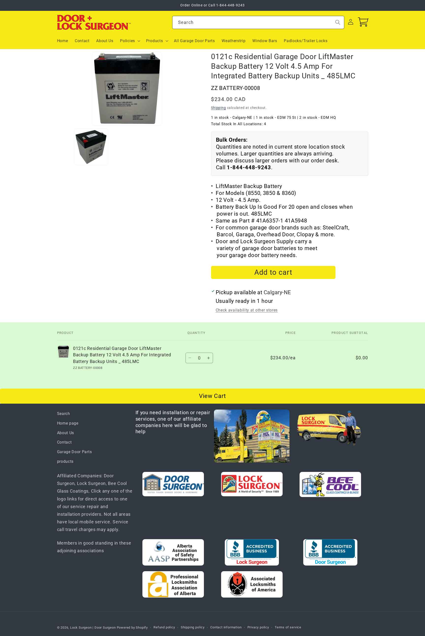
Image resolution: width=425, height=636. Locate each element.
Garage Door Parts (74, 451)
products (65, 461)
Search (63, 413)
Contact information (226, 627)
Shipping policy (193, 627)
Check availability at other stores (247, 310)
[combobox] (258, 22)
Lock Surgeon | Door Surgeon (93, 627)
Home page (67, 423)
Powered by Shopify (132, 627)
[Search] (338, 22)
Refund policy (164, 627)
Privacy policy (258, 627)
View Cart (212, 396)
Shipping (218, 108)
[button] (130, 41)
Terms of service (288, 627)
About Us (65, 432)
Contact (64, 442)
